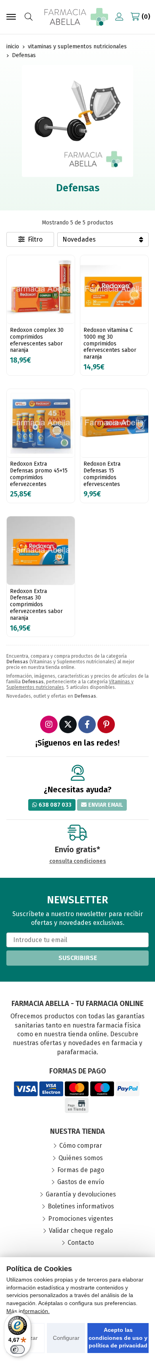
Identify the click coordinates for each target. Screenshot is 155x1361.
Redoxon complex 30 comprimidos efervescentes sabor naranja (37, 340)
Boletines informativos (81, 1206)
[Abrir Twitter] (68, 724)
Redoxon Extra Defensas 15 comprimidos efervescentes (101, 473)
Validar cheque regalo (81, 1230)
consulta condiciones (77, 861)
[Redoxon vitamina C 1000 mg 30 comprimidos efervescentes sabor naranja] (114, 289)
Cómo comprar (80, 1145)
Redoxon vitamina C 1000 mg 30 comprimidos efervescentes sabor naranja (109, 343)
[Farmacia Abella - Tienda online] (76, 17)
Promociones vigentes (80, 1218)
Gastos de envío (80, 1182)
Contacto (81, 1242)
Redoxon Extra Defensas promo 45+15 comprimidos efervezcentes (39, 473)
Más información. (28, 1311)
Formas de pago (80, 1170)
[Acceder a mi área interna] (119, 16)
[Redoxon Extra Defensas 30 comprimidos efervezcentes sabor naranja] (41, 550)
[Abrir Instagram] (49, 724)
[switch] (17, 1349)
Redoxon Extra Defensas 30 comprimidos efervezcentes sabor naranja (36, 604)
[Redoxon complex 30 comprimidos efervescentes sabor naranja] (41, 289)
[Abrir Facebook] (87, 724)
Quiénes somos (80, 1158)
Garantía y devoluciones (81, 1194)
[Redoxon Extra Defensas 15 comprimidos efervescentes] (114, 423)
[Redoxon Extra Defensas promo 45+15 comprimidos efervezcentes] (41, 423)
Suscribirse (77, 958)
